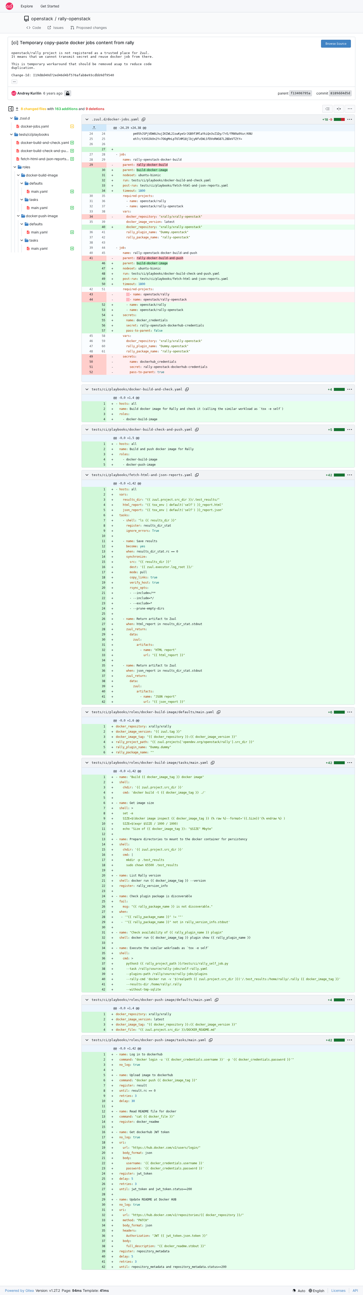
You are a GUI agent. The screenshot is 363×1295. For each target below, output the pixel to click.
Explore (27, 6)
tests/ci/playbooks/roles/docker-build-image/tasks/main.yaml (150, 762)
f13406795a (300, 93)
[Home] (9, 6)
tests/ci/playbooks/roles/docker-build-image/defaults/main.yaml (153, 712)
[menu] (350, 109)
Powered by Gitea (19, 1290)
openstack (42, 18)
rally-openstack (74, 18)
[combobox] (327, 109)
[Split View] (339, 109)
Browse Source (335, 43)
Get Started (49, 6)
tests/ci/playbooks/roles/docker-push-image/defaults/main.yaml (152, 1000)
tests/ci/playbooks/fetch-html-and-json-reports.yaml (142, 475)
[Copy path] (143, 119)
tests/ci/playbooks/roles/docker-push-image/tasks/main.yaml (149, 1040)
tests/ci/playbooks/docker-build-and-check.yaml (137, 389)
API (355, 1290)
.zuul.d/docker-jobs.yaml (115, 119)
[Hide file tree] (10, 108)
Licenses (338, 1290)
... (14, 81)
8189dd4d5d (340, 93)
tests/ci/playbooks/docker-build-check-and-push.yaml (142, 429)
